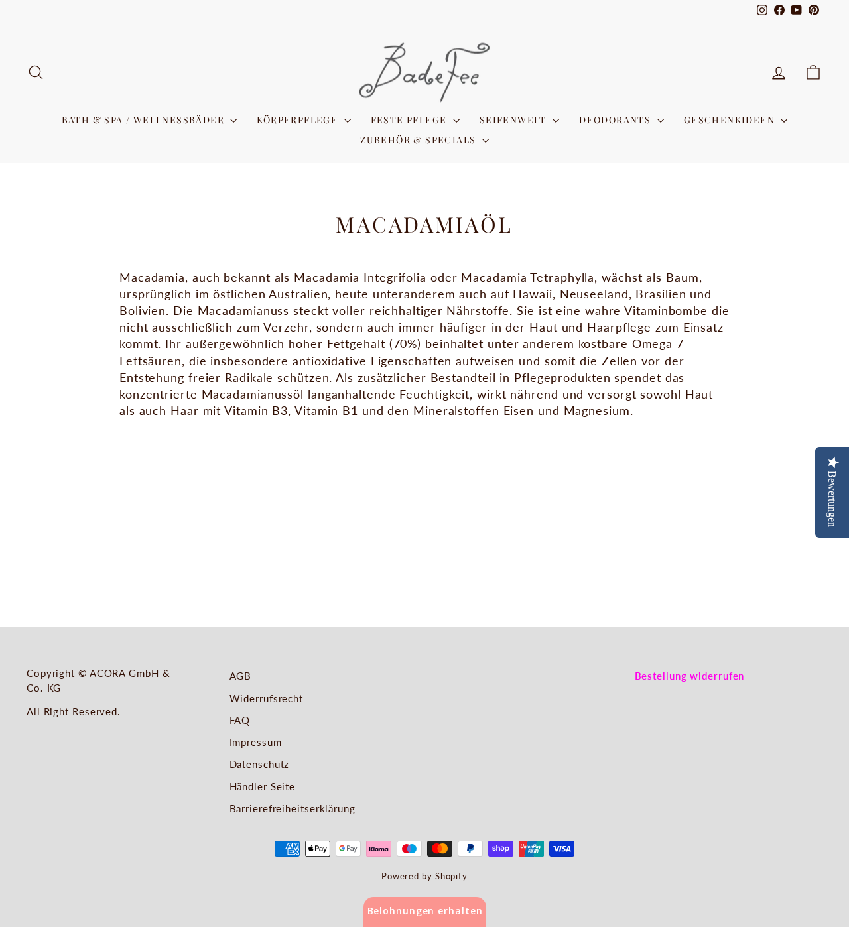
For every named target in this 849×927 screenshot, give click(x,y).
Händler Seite (262, 786)
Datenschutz (259, 764)
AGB (240, 676)
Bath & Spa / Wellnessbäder (145, 119)
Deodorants (616, 119)
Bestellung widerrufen (690, 676)
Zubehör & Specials (419, 139)
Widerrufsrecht (266, 698)
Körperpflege (298, 119)
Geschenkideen (731, 119)
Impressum (255, 742)
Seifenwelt (514, 119)
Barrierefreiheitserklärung (292, 808)
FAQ (240, 720)
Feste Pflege (410, 119)
